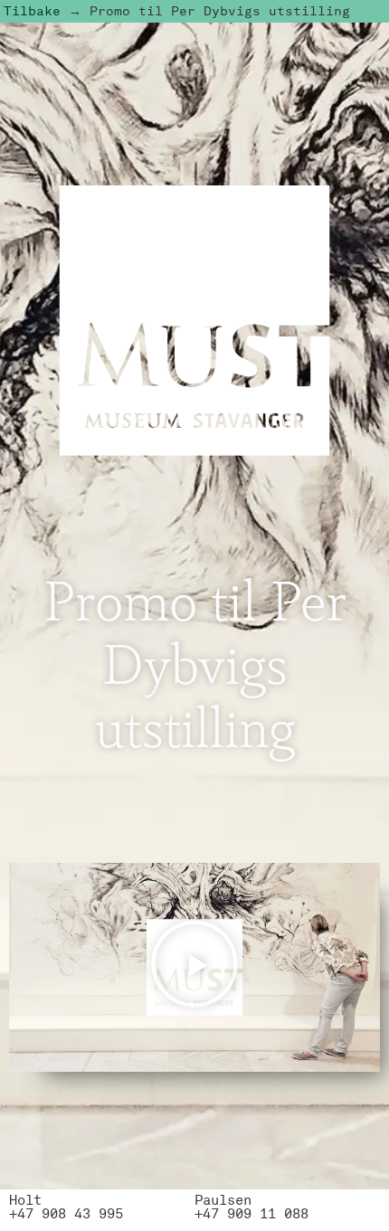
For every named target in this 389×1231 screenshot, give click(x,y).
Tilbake (32, 11)
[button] (194, 967)
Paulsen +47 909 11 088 (251, 1207)
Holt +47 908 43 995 (66, 1207)
